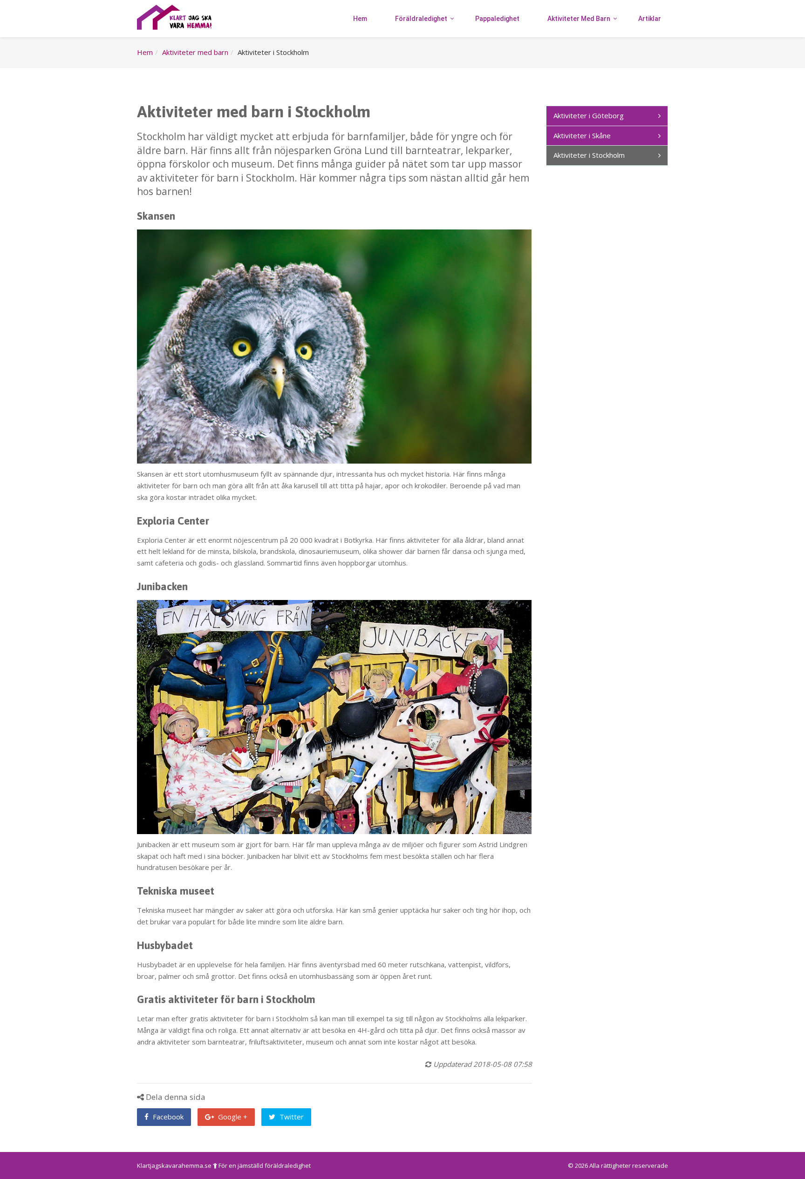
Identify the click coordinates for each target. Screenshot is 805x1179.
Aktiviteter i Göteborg (588, 115)
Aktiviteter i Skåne (582, 135)
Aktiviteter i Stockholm (589, 155)
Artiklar (649, 18)
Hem (360, 18)
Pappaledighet (497, 18)
